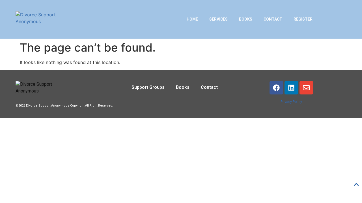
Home (192, 19)
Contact (273, 19)
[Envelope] (306, 87)
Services (218, 19)
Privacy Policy (291, 102)
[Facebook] (276, 87)
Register (303, 19)
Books (245, 19)
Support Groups (148, 87)
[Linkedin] (291, 87)
